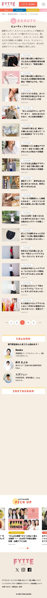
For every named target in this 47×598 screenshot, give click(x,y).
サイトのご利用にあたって (19, 580)
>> (40, 322)
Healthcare (33, 10)
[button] (19, 548)
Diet (6, 10)
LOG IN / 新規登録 (28, 4)
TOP (3, 14)
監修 (20, 587)
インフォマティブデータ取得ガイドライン (15, 583)
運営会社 (15, 587)
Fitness (19, 10)
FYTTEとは (5, 580)
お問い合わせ (6, 587)
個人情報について (35, 580)
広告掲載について (36, 583)
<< (7, 322)
